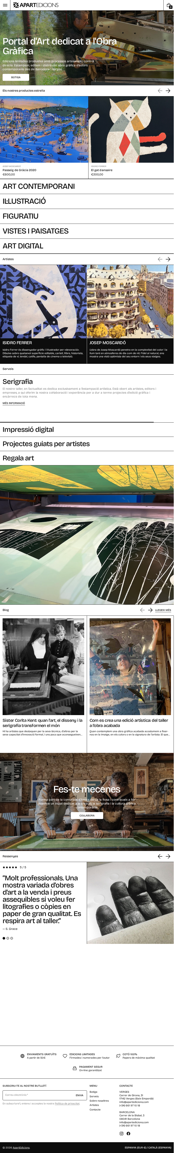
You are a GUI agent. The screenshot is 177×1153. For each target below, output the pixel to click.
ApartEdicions (21, 1147)
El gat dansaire (100, 169)
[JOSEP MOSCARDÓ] (130, 313)
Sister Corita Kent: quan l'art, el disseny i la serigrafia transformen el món (42, 721)
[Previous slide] (160, 855)
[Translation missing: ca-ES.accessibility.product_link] (43, 137)
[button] (5, 5)
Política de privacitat (67, 1103)
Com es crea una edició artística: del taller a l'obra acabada (129, 721)
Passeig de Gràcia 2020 (19, 169)
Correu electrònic (16, 1094)
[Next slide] (168, 90)
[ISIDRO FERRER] (43, 313)
